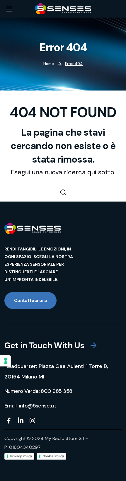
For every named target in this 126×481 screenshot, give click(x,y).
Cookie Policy (53, 456)
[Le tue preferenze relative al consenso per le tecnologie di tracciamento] (5, 360)
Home (48, 63)
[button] (63, 192)
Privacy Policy (21, 456)
